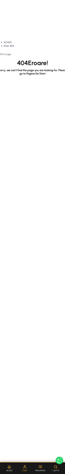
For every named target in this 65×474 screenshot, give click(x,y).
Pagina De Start (36, 73)
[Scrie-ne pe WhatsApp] (59, 460)
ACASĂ (8, 42)
